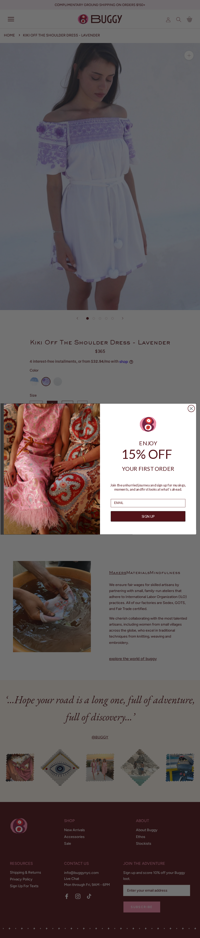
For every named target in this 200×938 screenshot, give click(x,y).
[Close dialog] (191, 408)
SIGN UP (148, 516)
